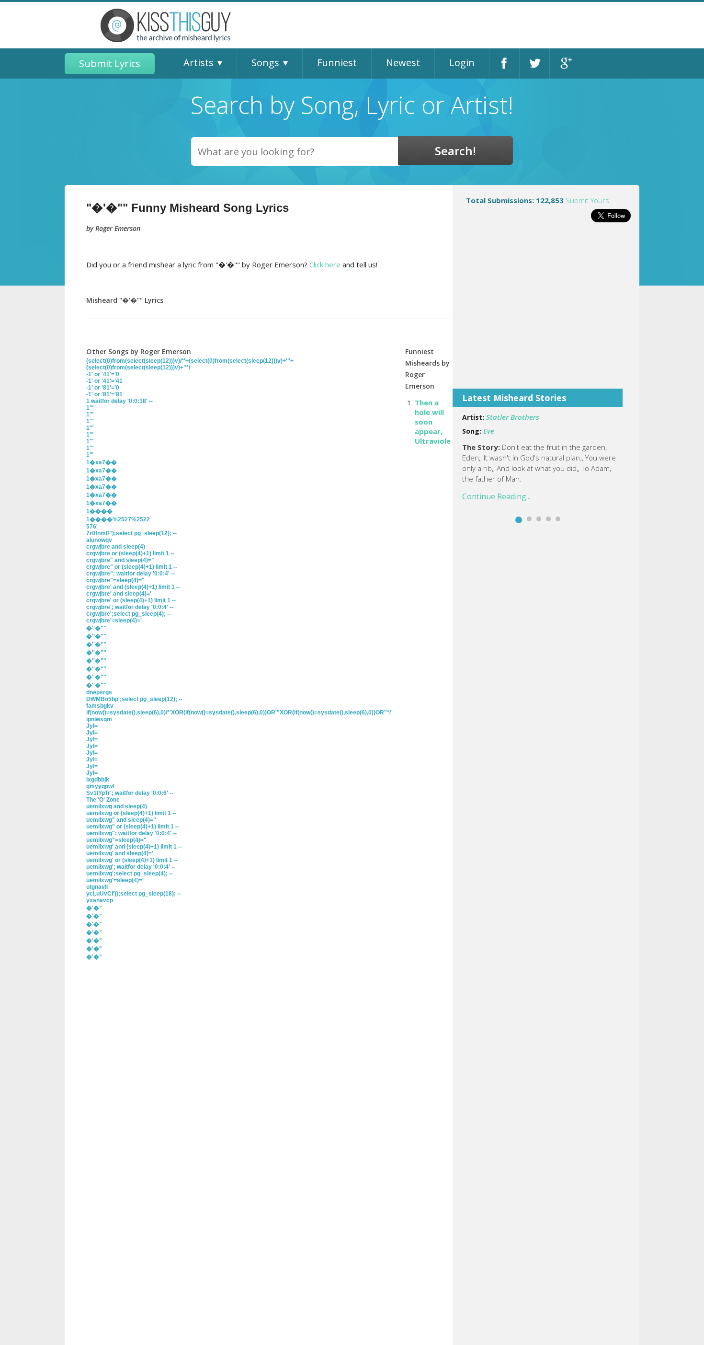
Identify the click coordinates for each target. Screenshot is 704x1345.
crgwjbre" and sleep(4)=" (120, 560)
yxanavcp (99, 900)
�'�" (94, 908)
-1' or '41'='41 (104, 381)
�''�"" (96, 628)
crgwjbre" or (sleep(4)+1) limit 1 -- (131, 566)
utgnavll (97, 887)
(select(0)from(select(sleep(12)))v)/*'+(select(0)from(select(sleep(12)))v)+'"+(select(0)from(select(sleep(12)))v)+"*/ (190, 364)
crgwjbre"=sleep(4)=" (115, 580)
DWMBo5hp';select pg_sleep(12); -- (134, 699)
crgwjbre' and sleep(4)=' (118, 593)
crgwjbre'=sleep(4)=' (114, 620)
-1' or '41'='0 (102, 374)
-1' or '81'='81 (104, 394)
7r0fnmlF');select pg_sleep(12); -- (131, 533)
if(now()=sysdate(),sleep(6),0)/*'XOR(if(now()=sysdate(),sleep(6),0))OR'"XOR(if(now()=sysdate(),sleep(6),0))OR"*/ (238, 712)
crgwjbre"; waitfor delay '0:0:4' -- (130, 573)
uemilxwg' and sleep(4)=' (119, 853)
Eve (488, 431)
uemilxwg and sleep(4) (116, 806)
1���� (99, 511)
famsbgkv (100, 705)
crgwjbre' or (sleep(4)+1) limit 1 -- (131, 600)
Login (462, 62)
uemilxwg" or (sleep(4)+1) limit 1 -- (132, 826)
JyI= (92, 726)
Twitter (534, 63)
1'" (90, 407)
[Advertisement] (546, 312)
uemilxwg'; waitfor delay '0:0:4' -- (130, 866)
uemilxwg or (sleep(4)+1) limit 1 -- (131, 813)
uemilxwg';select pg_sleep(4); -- (129, 873)
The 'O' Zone (103, 799)
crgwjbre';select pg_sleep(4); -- (128, 613)
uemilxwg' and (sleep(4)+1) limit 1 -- (134, 846)
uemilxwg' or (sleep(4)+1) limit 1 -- (132, 860)
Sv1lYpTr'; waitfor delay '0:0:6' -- (129, 793)
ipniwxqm (99, 719)
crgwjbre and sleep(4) (115, 546)
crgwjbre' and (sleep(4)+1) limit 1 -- (133, 587)
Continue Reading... (496, 496)
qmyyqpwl (100, 786)
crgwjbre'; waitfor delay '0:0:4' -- (129, 607)
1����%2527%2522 (118, 519)
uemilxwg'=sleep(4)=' (115, 880)
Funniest (337, 62)
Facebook (504, 63)
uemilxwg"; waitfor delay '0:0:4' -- (131, 833)
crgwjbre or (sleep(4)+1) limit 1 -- (130, 553)
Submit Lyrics (109, 63)
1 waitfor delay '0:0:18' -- (119, 401)
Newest (403, 62)
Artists (198, 62)
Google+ (565, 63)
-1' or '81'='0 (102, 387)
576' (92, 526)
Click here (325, 264)
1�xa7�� (101, 462)
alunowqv (99, 540)
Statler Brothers (512, 417)
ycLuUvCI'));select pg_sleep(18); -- (133, 893)
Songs (265, 62)
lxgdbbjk (97, 779)
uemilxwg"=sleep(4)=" (116, 840)
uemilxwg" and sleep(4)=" (121, 819)
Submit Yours (587, 200)
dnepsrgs (99, 692)
